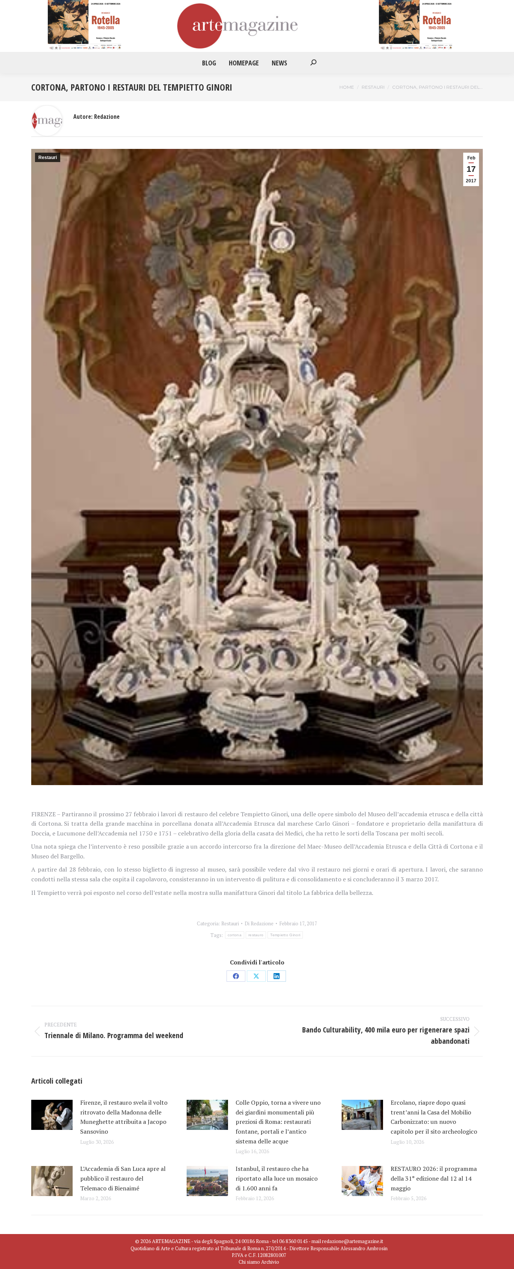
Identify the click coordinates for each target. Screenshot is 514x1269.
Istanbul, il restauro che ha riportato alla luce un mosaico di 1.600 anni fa (277, 1178)
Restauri (47, 157)
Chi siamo (249, 1261)
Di (259, 923)
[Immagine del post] (52, 1115)
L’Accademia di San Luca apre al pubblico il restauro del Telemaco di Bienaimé (123, 1178)
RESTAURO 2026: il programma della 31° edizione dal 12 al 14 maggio (434, 1178)
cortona (235, 935)
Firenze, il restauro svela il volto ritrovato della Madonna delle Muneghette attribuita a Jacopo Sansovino (123, 1117)
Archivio (270, 1261)
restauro (255, 935)
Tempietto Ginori (285, 935)
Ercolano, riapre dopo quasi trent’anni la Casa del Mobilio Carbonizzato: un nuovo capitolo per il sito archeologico (434, 1117)
